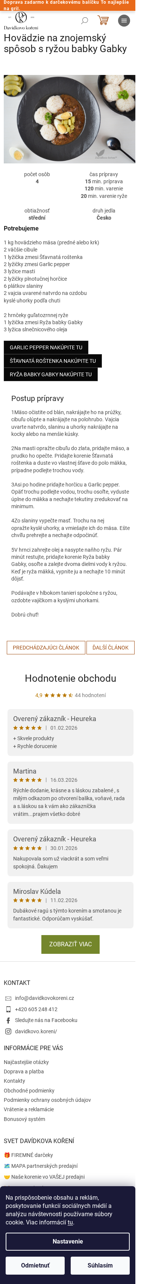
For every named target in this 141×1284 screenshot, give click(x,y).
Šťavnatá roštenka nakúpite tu (53, 361)
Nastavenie (68, 1241)
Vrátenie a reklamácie (29, 1109)
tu (70, 1222)
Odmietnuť (35, 1265)
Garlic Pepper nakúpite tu (46, 347)
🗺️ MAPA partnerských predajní (40, 1166)
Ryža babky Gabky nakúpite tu (51, 374)
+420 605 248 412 (36, 1009)
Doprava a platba (24, 1071)
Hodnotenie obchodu (70, 678)
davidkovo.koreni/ (36, 1031)
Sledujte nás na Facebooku (46, 1020)
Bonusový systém (24, 1119)
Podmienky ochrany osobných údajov (47, 1100)
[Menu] (124, 20)
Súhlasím (100, 1265)
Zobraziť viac (70, 944)
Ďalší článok (110, 648)
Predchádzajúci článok (46, 648)
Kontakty (14, 1081)
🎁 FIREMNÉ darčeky (28, 1155)
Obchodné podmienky (29, 1091)
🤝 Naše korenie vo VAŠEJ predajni (44, 1177)
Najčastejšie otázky (26, 1062)
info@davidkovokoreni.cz (44, 998)
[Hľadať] (84, 20)
